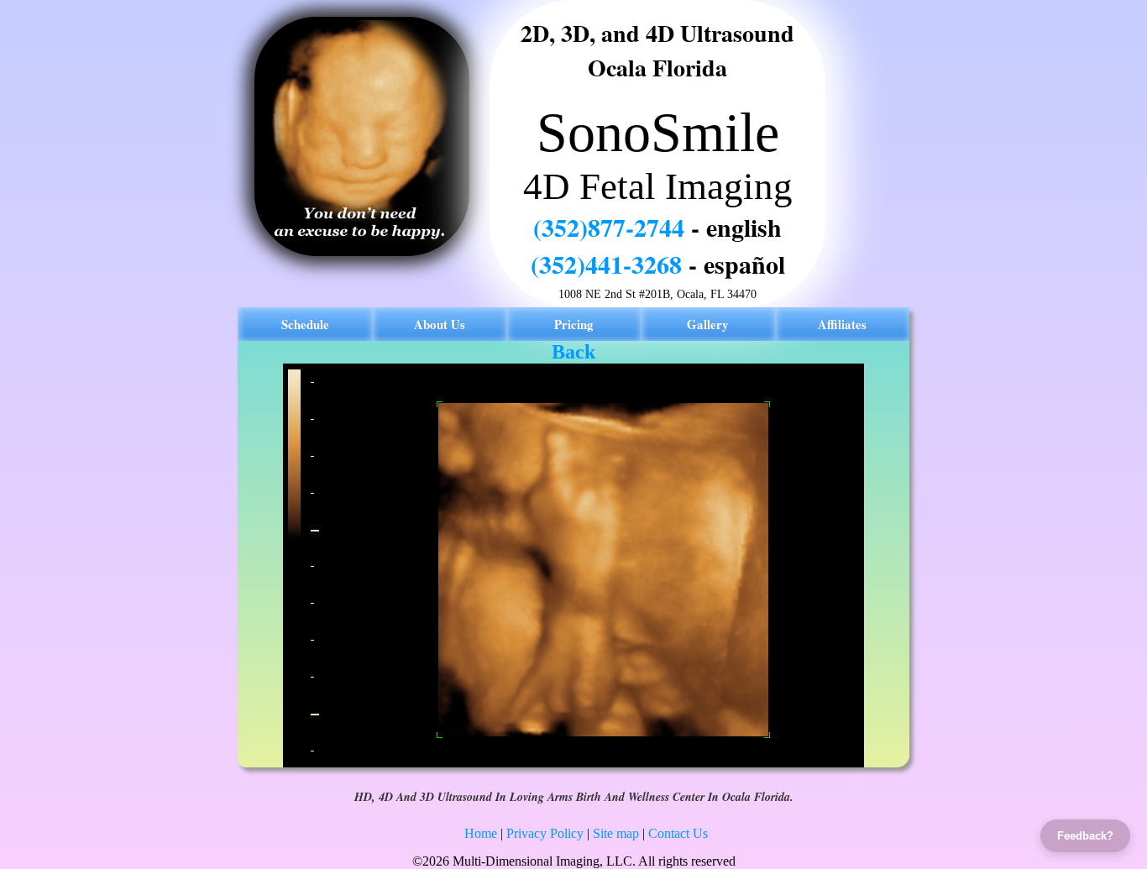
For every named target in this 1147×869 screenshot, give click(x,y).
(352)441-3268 (606, 263)
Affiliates (842, 324)
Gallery (708, 324)
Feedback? (1085, 836)
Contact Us (678, 833)
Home (480, 833)
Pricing (574, 324)
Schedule (305, 324)
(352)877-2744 (608, 226)
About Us (439, 324)
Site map (616, 833)
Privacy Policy (545, 833)
